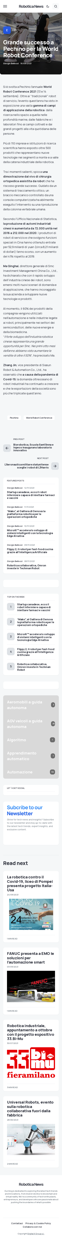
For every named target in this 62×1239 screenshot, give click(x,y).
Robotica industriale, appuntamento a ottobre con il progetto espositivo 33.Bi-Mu (30, 1032)
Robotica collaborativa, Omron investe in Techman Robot (26, 567)
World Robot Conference (39, 417)
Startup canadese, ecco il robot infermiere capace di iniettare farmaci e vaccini (31, 495)
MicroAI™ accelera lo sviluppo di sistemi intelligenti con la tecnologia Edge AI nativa (30, 533)
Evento (15, 30)
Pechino (14, 417)
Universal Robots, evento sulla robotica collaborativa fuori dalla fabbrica (30, 1108)
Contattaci (17, 1223)
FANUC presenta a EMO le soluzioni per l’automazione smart (30, 958)
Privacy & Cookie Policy (38, 1223)
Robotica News (31, 6)
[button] (5, 6)
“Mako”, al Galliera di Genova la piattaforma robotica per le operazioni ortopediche (26, 514)
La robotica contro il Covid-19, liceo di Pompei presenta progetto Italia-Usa (30, 883)
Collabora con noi (32, 1227)
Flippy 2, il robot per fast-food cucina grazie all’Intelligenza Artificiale (30, 550)
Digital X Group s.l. (36, 1233)
